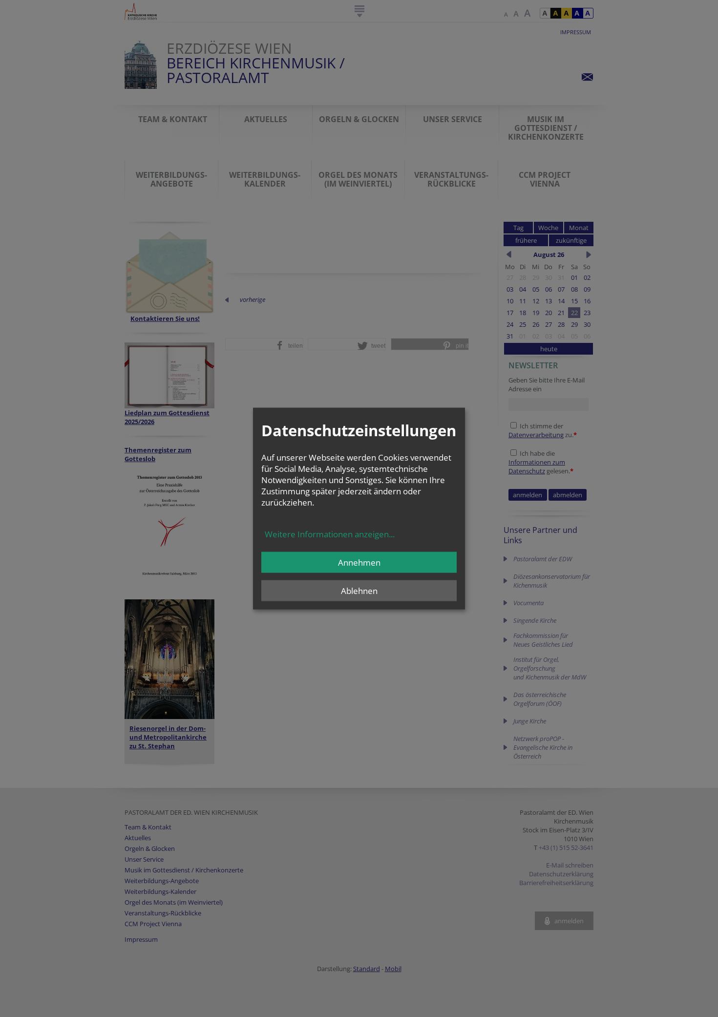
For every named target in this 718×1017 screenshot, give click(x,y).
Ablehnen (359, 590)
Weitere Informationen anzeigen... (330, 533)
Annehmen (359, 562)
